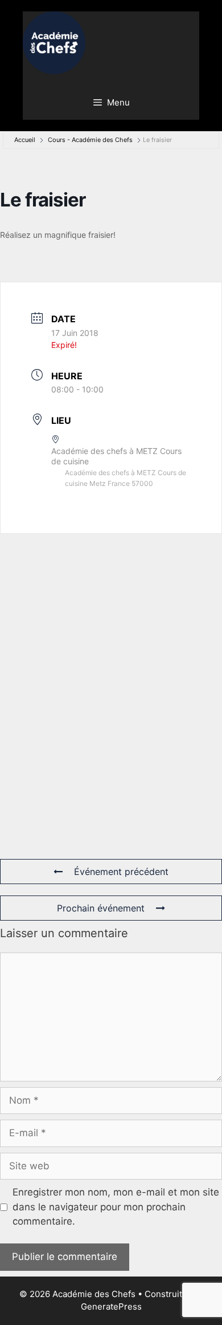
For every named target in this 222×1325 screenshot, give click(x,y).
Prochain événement (101, 908)
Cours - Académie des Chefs (90, 140)
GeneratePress (111, 1306)
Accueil (24, 140)
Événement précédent (121, 871)
